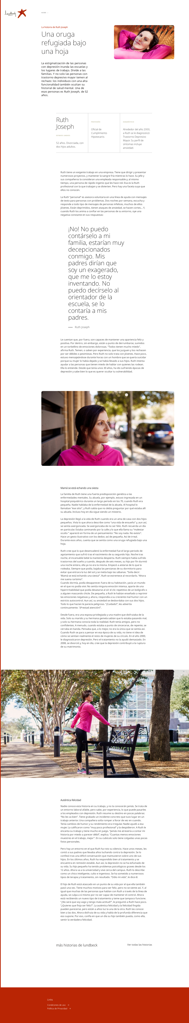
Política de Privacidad (57, 1008)
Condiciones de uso (56, 1005)
